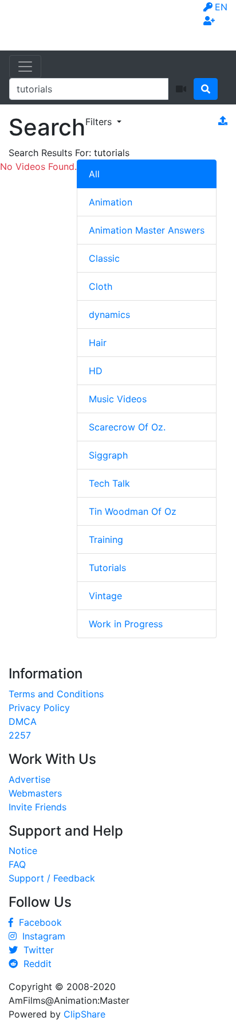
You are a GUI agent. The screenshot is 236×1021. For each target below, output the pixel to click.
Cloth (100, 286)
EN (221, 7)
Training (106, 539)
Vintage (105, 595)
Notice (23, 850)
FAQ (17, 864)
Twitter (36, 950)
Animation (110, 202)
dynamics (109, 314)
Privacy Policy (39, 707)
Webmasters (35, 793)
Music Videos (118, 399)
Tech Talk (109, 483)
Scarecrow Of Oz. (127, 427)
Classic (104, 258)
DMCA (23, 721)
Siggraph (108, 455)
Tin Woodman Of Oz (132, 511)
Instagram (41, 936)
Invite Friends (37, 807)
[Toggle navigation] (25, 66)
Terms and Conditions (56, 694)
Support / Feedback (52, 878)
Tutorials (107, 567)
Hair (98, 342)
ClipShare (84, 1014)
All (94, 174)
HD (96, 370)
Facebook (37, 922)
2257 (20, 735)
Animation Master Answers (146, 230)
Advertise (29, 779)
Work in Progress (126, 624)
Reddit (35, 963)
